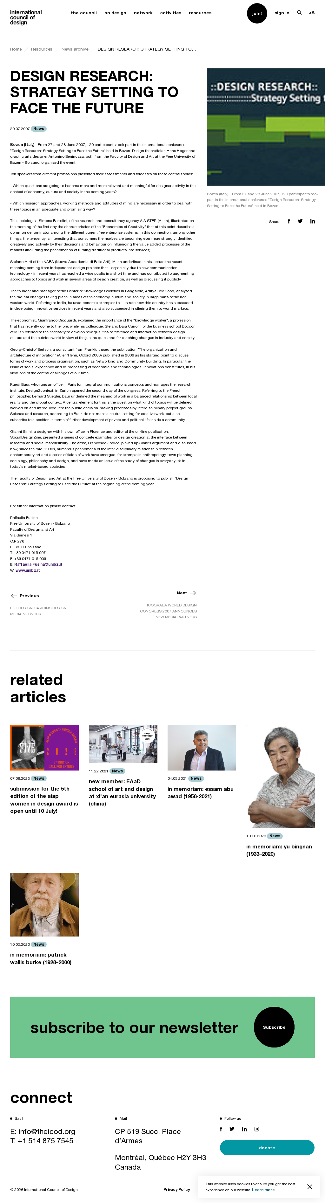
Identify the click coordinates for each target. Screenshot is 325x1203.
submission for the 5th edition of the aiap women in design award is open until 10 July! (44, 799)
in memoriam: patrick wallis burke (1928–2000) (40, 958)
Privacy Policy (176, 1189)
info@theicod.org (47, 1131)
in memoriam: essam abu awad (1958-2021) (201, 792)
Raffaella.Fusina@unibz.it (38, 564)
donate (267, 1147)
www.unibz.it (28, 570)
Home (16, 49)
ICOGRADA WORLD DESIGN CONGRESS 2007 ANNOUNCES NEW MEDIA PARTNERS (168, 611)
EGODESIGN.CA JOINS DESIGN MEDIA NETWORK (38, 611)
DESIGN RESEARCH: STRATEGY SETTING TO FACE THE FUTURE (147, 49)
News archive (75, 49)
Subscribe (274, 1027)
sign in (282, 12)
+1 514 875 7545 (45, 1140)
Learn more (263, 1189)
